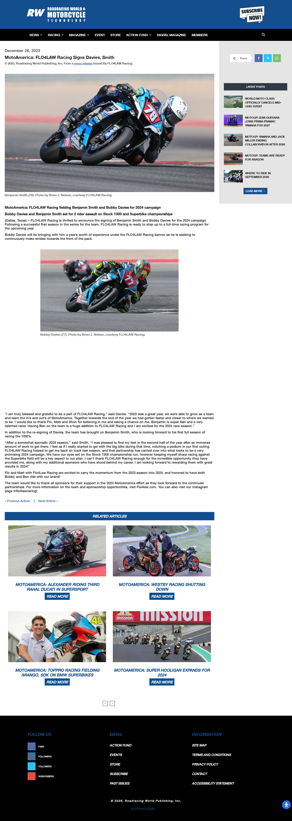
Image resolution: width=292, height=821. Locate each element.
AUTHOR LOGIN (143, 808)
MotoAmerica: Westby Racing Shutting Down (162, 587)
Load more (254, 191)
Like (97, 746)
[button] (263, 35)
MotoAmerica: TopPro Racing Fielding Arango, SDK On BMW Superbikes (57, 672)
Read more (57, 596)
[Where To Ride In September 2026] (233, 176)
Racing (54, 35)
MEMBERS (200, 35)
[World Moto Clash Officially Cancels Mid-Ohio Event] (233, 102)
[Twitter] (268, 58)
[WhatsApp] (277, 58)
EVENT (100, 35)
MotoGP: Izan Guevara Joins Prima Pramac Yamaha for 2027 (262, 121)
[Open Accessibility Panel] (286, 804)
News (34, 35)
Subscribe (93, 776)
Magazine (77, 35)
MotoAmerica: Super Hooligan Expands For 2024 (162, 672)
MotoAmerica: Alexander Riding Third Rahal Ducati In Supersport (57, 587)
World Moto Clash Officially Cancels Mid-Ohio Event (263, 102)
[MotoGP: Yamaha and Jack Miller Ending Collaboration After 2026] (233, 140)
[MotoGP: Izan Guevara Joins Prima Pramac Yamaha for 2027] (233, 121)
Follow (95, 756)
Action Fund (137, 35)
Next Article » (48, 501)
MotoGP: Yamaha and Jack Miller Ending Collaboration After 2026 (265, 140)
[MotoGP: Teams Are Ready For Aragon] (233, 159)
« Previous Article (17, 501)
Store (115, 35)
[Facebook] (259, 58)
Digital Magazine (171, 35)
